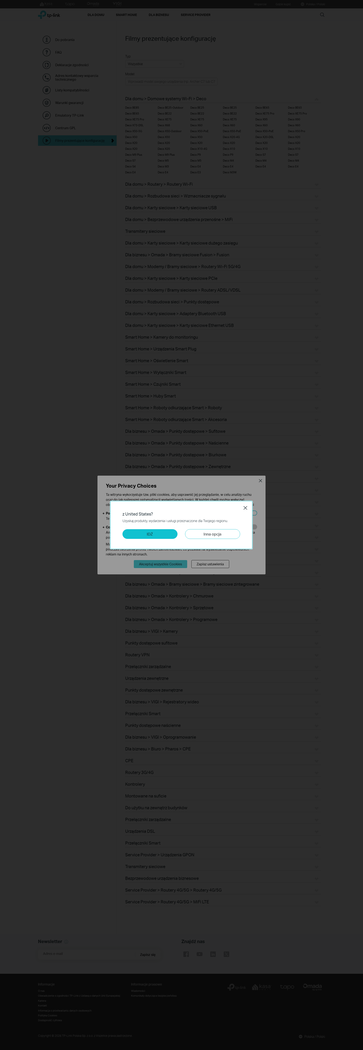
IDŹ (150, 534)
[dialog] (181, 525)
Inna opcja (212, 534)
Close (245, 507)
